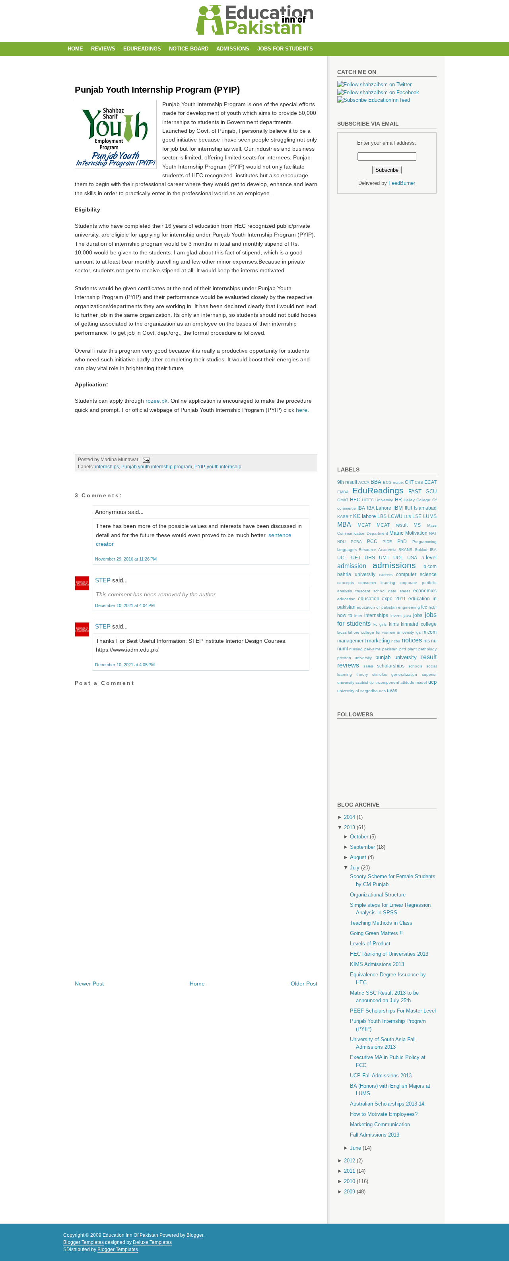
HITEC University (377, 500)
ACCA (363, 482)
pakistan (390, 649)
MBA (344, 524)
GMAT (342, 500)
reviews (348, 665)
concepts (345, 582)
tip (371, 682)
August (358, 857)
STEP (103, 580)
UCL (342, 557)
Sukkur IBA (426, 549)
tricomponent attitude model (401, 682)
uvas (392, 690)
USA (412, 557)
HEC (355, 499)
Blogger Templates (83, 1242)
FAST (415, 492)
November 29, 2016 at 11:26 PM (126, 559)
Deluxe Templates (152, 1242)
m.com (429, 631)
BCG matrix (393, 482)
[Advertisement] (219, 63)
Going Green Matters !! (376, 933)
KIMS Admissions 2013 (377, 964)
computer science (416, 574)
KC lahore (364, 516)
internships (107, 466)
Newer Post (89, 983)
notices (412, 640)
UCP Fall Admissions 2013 (381, 1076)
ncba (395, 641)
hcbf (433, 607)
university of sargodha (357, 691)
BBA (376, 482)
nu (434, 640)
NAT (433, 533)
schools (415, 666)
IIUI (408, 507)
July (354, 868)
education (346, 599)
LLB (407, 516)
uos (382, 691)
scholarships (390, 665)
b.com (430, 566)
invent (396, 615)
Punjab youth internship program (156, 466)
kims (394, 624)
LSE (417, 516)
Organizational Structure (378, 895)
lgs (418, 632)
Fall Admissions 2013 (374, 1135)
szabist (362, 682)
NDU (341, 541)
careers (385, 574)
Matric (396, 533)
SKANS (405, 549)
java (407, 615)
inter (358, 615)
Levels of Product (370, 944)
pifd (402, 649)
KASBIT (344, 516)
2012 (349, 1161)
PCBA (356, 541)
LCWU (395, 516)
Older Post (304, 983)
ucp (432, 682)
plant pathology (422, 649)
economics (425, 590)
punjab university (396, 657)
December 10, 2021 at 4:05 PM (125, 664)
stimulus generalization (394, 674)
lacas (342, 632)
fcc (424, 606)
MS (417, 525)
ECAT (430, 482)
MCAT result (392, 525)
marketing (378, 641)
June (355, 1148)
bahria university (356, 574)
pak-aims (372, 649)
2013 (349, 827)
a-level (429, 558)
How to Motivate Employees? (384, 1114)
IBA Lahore (379, 507)
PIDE (387, 541)
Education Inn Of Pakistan (130, 1235)
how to (344, 615)
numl (342, 648)
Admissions (232, 49)
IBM (398, 508)
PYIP (199, 466)
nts (427, 640)
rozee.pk (156, 401)
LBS (382, 516)
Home (75, 49)
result (429, 657)
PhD (402, 541)
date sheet (399, 591)
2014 (349, 817)
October (359, 837)
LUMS (430, 516)
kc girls (380, 624)
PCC (372, 541)
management (351, 640)
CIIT (409, 482)
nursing (356, 649)
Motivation (416, 532)
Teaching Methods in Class (381, 923)
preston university (354, 658)
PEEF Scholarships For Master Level (393, 1011)
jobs (417, 615)
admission (351, 566)
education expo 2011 (382, 598)
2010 (349, 1181)
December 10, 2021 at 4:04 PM (125, 605)
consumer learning (376, 582)
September (362, 847)
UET (356, 557)
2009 (349, 1192)
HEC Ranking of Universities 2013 (389, 954)
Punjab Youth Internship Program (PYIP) (157, 90)
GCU (431, 492)
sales (368, 666)
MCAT (364, 525)
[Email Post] (145, 459)
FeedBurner (402, 183)
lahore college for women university (381, 632)
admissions (394, 565)
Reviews (103, 49)
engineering (409, 607)
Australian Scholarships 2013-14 (387, 1104)
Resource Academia (377, 549)
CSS (419, 482)
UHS (370, 557)
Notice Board (188, 49)
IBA (361, 507)
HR (398, 499)
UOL (398, 557)
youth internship (224, 466)
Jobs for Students (285, 49)
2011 (349, 1171)
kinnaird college (419, 624)
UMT (384, 557)
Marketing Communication (380, 1124)
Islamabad (425, 507)
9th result (347, 482)
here (301, 410)
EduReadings (142, 49)
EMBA (343, 492)
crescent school (370, 591)
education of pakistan (377, 607)
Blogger (195, 1235)
